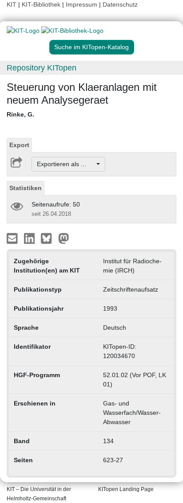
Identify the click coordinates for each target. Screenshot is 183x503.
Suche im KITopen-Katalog (91, 47)
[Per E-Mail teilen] (13, 238)
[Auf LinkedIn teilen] (30, 238)
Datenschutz (120, 4)
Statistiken (25, 187)
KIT (11, 4)
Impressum (81, 4)
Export (19, 144)
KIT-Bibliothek (42, 4)
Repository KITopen (41, 67)
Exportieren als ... (66, 164)
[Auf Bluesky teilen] (48, 238)
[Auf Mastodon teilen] (63, 238)
